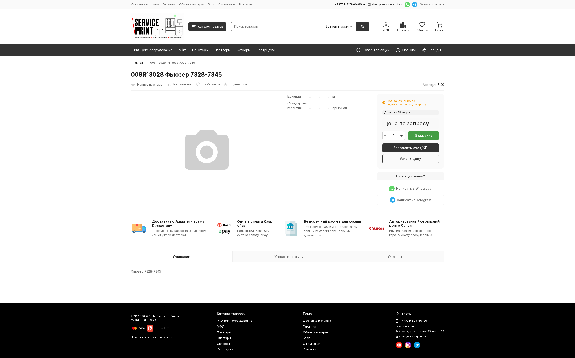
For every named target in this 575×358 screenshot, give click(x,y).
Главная (137, 62)
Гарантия (169, 4)
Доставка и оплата (145, 4)
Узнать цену (410, 158)
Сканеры (243, 50)
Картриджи (266, 50)
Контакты (245, 4)
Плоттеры (222, 50)
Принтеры (200, 50)
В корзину (423, 135)
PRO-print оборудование (153, 50)
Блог (211, 4)
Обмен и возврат (191, 4)
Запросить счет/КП (410, 147)
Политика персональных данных (151, 337)
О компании (227, 4)
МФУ (182, 50)
